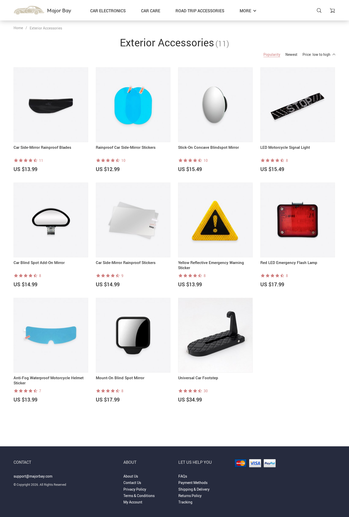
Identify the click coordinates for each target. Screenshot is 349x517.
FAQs (182, 476)
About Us (130, 476)
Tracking (185, 502)
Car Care (150, 11)
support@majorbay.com (33, 476)
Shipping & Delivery (194, 489)
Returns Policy (190, 495)
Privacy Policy (134, 489)
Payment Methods (192, 482)
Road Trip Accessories (200, 11)
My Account (132, 502)
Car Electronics (108, 11)
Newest (291, 54)
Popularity (271, 54)
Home (18, 27)
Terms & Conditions (139, 495)
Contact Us (132, 482)
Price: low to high (316, 54)
